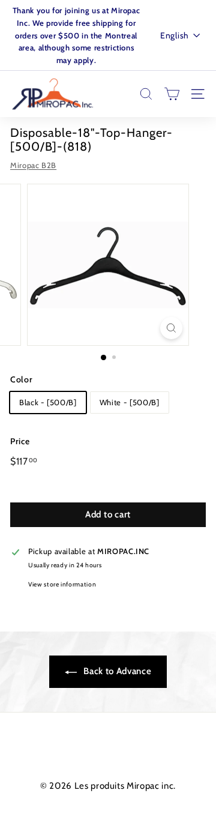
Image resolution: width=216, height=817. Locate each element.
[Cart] (172, 94)
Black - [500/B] (48, 402)
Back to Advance (116, 671)
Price (19, 441)
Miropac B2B (33, 165)
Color (21, 379)
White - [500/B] (130, 402)
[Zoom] (171, 328)
